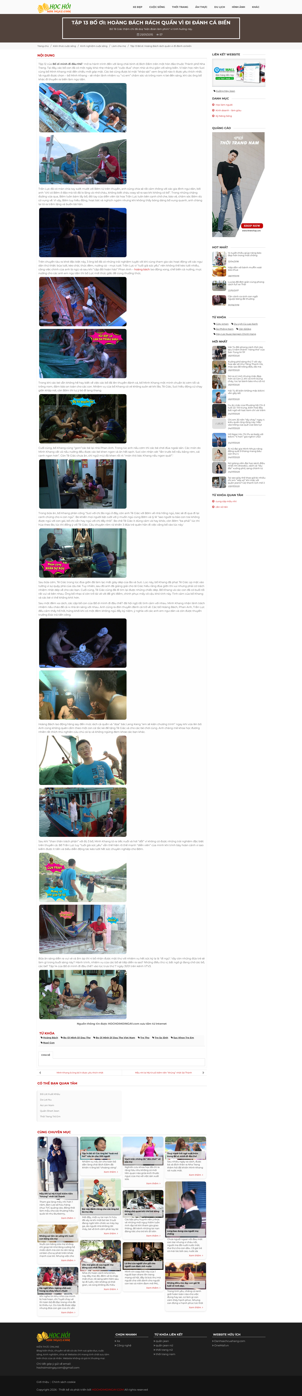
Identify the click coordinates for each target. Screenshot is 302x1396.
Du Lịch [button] (219, 7)
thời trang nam (165, 1354)
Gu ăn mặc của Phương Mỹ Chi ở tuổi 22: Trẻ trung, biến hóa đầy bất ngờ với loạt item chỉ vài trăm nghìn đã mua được (246, 409)
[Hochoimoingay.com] (54, 6)
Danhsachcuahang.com (229, 1341)
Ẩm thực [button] (201, 7)
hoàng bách (142, 269)
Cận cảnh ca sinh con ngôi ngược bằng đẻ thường (243, 297)
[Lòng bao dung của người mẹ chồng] (185, 1208)
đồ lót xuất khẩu (50, 1094)
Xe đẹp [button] (137, 7)
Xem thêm (67, 1218)
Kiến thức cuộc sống (64, 46)
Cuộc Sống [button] (157, 7)
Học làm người (224, 104)
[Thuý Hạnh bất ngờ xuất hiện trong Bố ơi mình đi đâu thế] (185, 1147)
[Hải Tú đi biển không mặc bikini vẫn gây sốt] (219, 397)
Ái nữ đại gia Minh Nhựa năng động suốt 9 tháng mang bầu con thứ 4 (245, 451)
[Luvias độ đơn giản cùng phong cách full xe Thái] (219, 285)
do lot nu (46, 1099)
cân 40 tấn (222, 506)
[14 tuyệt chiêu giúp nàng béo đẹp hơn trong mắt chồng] (219, 261)
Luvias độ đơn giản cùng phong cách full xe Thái (246, 283)
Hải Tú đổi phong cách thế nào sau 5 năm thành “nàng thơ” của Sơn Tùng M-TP (246, 350)
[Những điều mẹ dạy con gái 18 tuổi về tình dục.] (185, 1275)
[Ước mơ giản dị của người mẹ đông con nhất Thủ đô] (100, 1254)
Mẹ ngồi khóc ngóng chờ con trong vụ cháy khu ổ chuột (55, 1289)
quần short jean (49, 1110)
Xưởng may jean (225, 91)
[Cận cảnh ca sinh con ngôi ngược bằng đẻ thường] (219, 300)
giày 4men (222, 323)
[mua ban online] (238, 73)
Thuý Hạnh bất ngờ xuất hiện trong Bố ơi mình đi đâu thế (182, 1155)
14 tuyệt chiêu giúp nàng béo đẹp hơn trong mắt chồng (244, 254)
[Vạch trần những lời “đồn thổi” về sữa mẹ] (142, 1150)
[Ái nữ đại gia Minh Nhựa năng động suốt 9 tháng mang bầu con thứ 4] (219, 456)
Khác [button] (255, 7)
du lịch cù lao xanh (246, 323)
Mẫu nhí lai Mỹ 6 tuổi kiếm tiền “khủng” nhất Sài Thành (163, 1072)
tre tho (144, 1037)
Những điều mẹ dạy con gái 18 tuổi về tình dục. (183, 1284)
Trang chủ (43, 46)
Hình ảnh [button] (238, 7)
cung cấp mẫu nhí (226, 501)
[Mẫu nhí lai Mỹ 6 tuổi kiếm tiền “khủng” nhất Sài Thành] (57, 1167)
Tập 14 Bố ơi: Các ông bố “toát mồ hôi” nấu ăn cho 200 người (100, 1155)
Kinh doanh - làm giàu (228, 110)
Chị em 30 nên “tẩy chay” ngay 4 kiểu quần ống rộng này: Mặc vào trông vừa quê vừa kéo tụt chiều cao (246, 423)
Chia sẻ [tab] (45, 1055)
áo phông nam (224, 328)
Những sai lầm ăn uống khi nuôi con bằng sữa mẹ (56, 1237)
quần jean (162, 1341)
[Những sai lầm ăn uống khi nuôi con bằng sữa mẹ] (57, 1232)
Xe (118, 1341)
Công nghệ (124, 1345)
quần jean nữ (164, 1345)
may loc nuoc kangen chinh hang (236, 334)
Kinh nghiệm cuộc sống (93, 46)
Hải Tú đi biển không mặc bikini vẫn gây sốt (246, 391)
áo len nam (47, 1105)
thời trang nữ (164, 1349)
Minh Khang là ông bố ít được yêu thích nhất (80, 1072)
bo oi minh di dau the (77, 1037)
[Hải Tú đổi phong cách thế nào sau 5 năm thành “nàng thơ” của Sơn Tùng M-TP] (219, 354)
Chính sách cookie (64, 1382)
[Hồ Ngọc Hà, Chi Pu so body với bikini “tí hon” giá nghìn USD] (219, 441)
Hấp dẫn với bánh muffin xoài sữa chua (245, 268)
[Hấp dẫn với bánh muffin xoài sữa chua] (219, 271)
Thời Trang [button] (180, 7)
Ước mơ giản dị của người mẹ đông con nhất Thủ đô (98, 1266)
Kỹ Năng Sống (224, 116)
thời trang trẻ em (50, 1116)
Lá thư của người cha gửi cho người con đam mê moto (140, 1264)
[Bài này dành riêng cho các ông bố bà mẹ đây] (100, 1196)
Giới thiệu (43, 1382)
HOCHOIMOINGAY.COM (108, 1389)
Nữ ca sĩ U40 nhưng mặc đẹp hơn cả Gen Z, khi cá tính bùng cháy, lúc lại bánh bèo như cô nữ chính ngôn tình (246, 380)
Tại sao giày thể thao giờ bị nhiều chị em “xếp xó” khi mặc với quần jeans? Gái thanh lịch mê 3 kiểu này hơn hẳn (246, 481)
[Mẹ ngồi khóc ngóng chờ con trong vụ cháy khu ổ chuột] (57, 1279)
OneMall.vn (221, 1345)
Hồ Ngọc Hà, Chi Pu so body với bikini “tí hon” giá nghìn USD (245, 435)
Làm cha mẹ (119, 46)
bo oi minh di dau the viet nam (115, 1037)
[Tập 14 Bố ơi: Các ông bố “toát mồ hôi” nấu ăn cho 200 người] (100, 1147)
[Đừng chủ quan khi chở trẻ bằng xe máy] (142, 1203)
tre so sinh (161, 1037)
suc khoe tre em (183, 1037)
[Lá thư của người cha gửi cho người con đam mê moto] (142, 1255)
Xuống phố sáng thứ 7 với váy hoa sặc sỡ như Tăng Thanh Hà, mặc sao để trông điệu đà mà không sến (245, 365)
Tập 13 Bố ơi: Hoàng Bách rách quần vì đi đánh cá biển (161, 46)
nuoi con (49, 1042)
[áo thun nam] (238, 184)
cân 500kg (245, 328)
